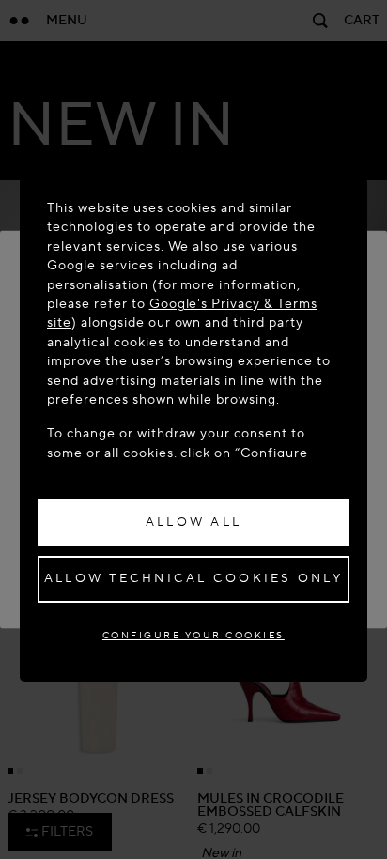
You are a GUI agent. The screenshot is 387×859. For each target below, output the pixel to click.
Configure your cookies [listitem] (193, 635)
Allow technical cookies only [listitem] (193, 578)
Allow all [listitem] (193, 521)
